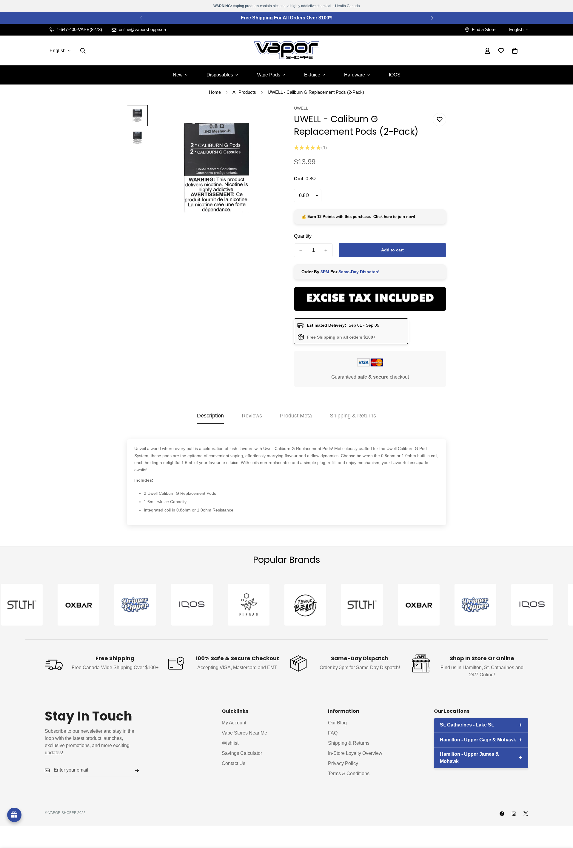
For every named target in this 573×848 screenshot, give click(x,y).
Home (215, 92)
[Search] (83, 50)
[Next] (432, 18)
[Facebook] (502, 813)
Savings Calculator (242, 753)
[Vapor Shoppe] (286, 50)
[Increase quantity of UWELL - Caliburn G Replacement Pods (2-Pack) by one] (325, 250)
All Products (244, 92)
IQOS (395, 74)
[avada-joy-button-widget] (14, 815)
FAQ (333, 733)
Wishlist (230, 743)
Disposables (220, 74)
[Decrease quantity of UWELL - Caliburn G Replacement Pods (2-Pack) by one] (300, 250)
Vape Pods (268, 74)
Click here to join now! (394, 216)
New (178, 74)
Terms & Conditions (348, 773)
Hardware (354, 74)
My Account (234, 723)
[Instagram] (514, 813)
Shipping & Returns (348, 743)
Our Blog (337, 723)
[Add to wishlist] (439, 119)
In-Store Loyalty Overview (355, 753)
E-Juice (312, 74)
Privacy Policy (343, 763)
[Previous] (141, 18)
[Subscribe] (132, 770)
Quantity (303, 236)
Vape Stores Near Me (244, 733)
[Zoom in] (266, 118)
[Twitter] (525, 813)
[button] (515, 51)
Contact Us (233, 763)
